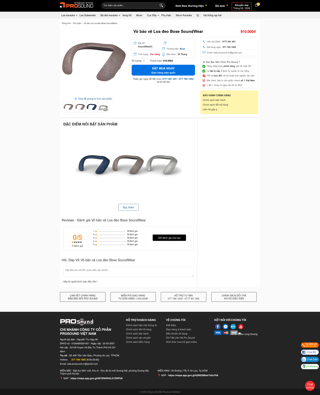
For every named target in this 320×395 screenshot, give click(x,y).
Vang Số (127, 15)
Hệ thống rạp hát (213, 15)
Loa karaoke (68, 15)
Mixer (139, 15)
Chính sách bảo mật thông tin (141, 325)
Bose (182, 48)
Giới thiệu (171, 325)
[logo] (76, 5)
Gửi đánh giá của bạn (169, 237)
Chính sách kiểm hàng (138, 341)
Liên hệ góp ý (210, 109)
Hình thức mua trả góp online (181, 341)
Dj (197, 15)
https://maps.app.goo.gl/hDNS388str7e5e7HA (193, 375)
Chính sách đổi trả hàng (215, 104)
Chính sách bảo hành (214, 100)
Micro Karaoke (184, 15)
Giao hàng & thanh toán (178, 329)
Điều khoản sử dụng (176, 333)
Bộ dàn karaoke (109, 15)
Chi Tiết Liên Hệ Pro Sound (180, 337)
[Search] (161, 5)
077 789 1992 (186, 78)
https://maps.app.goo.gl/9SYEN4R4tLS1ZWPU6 (96, 378)
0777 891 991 (169, 78)
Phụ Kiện (166, 15)
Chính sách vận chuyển (138, 337)
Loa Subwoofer (88, 15)
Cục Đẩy (152, 15)
